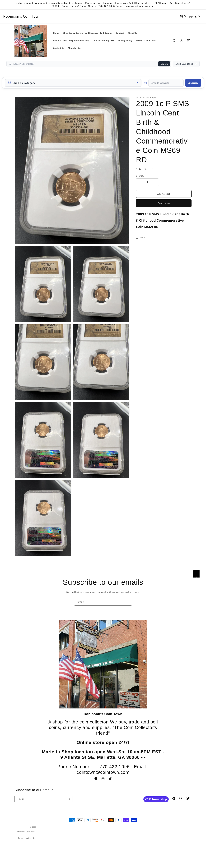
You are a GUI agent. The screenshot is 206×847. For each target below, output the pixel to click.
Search (164, 64)
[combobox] (84, 64)
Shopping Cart (193, 16)
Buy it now (164, 202)
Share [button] (143, 237)
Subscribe (193, 82)
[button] (174, 40)
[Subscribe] (128, 602)
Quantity (140, 175)
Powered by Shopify (26, 838)
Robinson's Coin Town (22, 16)
